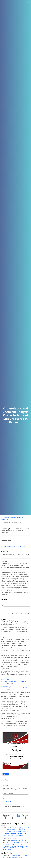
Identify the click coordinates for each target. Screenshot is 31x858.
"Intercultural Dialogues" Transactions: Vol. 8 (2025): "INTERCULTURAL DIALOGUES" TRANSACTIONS (15, 848)
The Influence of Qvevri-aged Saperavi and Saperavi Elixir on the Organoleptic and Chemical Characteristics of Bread (16, 842)
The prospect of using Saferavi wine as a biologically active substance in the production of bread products (16, 829)
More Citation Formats (9, 793)
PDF (6, 774)
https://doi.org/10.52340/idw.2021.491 (14, 546)
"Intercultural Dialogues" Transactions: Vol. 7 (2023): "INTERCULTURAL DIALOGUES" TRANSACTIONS (15, 835)
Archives (8, 516)
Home (2, 516)
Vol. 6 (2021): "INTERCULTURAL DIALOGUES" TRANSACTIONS (12, 518)
